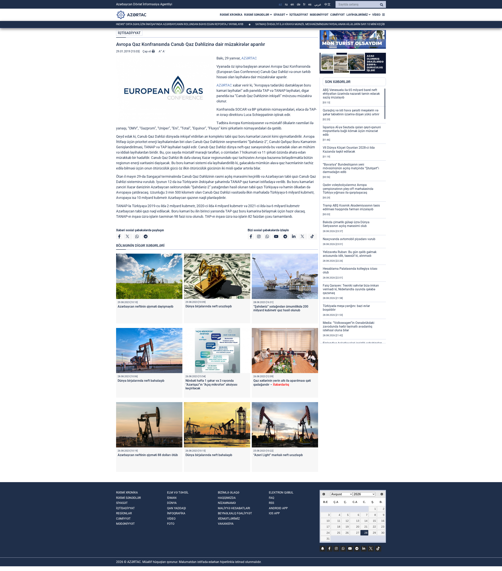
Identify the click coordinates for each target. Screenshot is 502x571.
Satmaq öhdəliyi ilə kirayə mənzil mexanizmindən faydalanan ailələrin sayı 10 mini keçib (292, 24)
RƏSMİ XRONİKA (231, 14)
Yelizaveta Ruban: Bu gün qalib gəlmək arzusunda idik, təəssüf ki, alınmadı (349, 254)
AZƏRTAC (249, 58)
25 (338, 532)
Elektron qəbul (281, 492)
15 (374, 520)
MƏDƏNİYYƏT (319, 14)
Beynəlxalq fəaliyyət (235, 513)
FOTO (170, 523)
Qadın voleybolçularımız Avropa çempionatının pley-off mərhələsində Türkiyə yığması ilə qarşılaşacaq (348, 188)
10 (328, 520)
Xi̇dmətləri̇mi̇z (229, 518)
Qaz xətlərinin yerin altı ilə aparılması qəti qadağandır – (282, 382)
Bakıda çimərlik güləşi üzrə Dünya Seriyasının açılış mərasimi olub (346, 224)
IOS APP (274, 513)
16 (382, 520)
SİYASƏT (280, 14)
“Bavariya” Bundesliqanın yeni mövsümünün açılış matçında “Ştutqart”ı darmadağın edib (351, 168)
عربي (317, 4)
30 (382, 532)
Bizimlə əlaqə (228, 492)
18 (338, 526)
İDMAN (171, 498)
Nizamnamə (227, 503)
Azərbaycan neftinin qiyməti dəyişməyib (145, 306)
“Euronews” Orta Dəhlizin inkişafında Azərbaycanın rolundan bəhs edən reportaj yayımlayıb (148, 24)
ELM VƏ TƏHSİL (177, 492)
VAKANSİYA (226, 523)
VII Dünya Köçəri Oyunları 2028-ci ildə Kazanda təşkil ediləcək (349, 149)
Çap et (147, 51)
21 (365, 526)
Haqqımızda (227, 498)
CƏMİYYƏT (337, 14)
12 (347, 520)
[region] (354, 215)
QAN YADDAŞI (176, 508)
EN (292, 4)
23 (382, 526)
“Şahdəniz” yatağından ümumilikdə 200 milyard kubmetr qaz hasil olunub (280, 308)
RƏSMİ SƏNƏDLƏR (257, 14)
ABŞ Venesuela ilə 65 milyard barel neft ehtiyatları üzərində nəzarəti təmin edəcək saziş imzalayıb (351, 93)
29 (374, 532)
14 (365, 520)
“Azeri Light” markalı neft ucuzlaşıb (278, 455)
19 (347, 526)
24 (328, 532)
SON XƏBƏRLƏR (337, 82)
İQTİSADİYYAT (298, 14)
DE (298, 4)
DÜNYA (172, 503)
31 (328, 538)
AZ (280, 4)
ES (309, 4)
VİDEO (376, 14)
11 (338, 520)
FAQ (271, 498)
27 (357, 532)
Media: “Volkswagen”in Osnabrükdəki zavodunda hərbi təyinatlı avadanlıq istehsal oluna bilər (348, 326)
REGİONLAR (124, 513)
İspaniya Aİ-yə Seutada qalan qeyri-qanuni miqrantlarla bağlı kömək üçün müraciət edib (352, 131)
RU (286, 4)
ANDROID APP (278, 508)
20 (357, 526)
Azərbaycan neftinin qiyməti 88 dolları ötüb (148, 455)
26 (347, 532)
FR (304, 4)
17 (328, 526)
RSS (271, 503)
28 (365, 532)
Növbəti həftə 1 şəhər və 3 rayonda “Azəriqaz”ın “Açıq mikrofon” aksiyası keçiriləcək (211, 384)
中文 (327, 4)
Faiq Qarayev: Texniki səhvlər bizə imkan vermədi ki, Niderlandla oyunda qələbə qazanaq (351, 289)
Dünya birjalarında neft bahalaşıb (141, 380)
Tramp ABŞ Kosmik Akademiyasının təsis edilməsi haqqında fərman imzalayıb (351, 207)
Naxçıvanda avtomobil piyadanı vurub (349, 239)
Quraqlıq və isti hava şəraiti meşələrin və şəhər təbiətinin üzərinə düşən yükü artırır (351, 112)
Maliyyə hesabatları (234, 508)
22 (374, 526)
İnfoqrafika (176, 513)
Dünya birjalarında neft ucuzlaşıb (209, 306)
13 (357, 520)
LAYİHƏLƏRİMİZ (357, 14)
